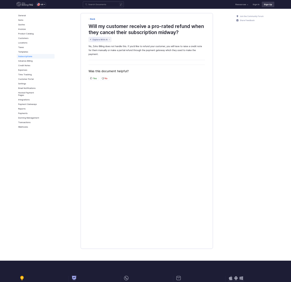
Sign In (256, 4)
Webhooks (23, 127)
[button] (39, 4)
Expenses (22, 70)
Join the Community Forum (251, 16)
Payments (23, 113)
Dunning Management (28, 118)
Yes (94, 78)
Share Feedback (247, 20)
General (22, 15)
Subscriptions (25, 56)
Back (92, 19)
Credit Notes (24, 65)
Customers (23, 38)
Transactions (24, 122)
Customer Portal (26, 79)
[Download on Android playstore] (230, 279)
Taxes (21, 47)
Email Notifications (27, 88)
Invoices (22, 29)
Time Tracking (25, 74)
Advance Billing (25, 61)
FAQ (31, 4)
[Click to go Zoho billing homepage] (22, 4)
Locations (22, 42)
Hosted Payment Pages (26, 93)
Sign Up (268, 4)
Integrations (24, 99)
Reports (22, 108)
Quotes (21, 24)
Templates (23, 52)
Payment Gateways (27, 104)
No (105, 78)
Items (20, 20)
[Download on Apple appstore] (236, 279)
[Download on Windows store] (241, 279)
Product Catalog (26, 33)
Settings (22, 83)
